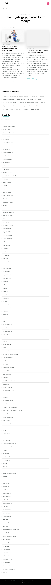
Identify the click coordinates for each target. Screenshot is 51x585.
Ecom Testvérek (7, 235)
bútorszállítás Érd (8, 195)
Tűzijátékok (6, 553)
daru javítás (6, 222)
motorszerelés (7, 420)
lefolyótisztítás (7, 374)
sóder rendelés (7, 493)
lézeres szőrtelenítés (8, 390)
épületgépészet (7, 242)
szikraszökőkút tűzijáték (9, 523)
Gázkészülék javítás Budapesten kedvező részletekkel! (10, 49)
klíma (4, 347)
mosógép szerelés (8, 417)
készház (5, 341)
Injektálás (5, 311)
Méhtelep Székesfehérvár (10, 407)
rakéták (5, 463)
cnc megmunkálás (8, 202)
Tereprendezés (7, 543)
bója (4, 189)
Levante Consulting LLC (9, 387)
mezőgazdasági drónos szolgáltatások (13, 410)
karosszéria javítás (7, 331)
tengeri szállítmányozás (9, 536)
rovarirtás (5, 476)
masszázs (5, 397)
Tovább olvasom (6, 81)
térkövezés (6, 546)
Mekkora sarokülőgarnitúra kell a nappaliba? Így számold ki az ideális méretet (24, 102)
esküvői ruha (6, 245)
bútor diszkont (7, 192)
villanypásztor (6, 562)
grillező (5, 288)
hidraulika (5, 301)
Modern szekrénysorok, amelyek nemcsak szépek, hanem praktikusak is (22, 99)
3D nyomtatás (7, 123)
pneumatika (6, 453)
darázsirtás (6, 219)
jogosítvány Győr (7, 324)
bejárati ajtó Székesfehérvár (10, 176)
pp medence (6, 460)
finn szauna (6, 255)
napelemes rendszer (8, 437)
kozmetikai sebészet (8, 367)
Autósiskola (6, 156)
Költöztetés (6, 351)
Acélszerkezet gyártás (9, 126)
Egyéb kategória (7, 238)
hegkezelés (6, 298)
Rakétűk (5, 467)
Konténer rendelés (8, 357)
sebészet (5, 480)
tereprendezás (7, 539)
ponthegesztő (6, 457)
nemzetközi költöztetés (9, 443)
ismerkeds (5, 314)
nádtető (5, 430)
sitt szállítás (6, 486)
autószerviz (6, 166)
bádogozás (6, 169)
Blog (5, 3)
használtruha (6, 295)
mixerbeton (6, 414)
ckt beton (5, 199)
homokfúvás (6, 305)
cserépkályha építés (8, 212)
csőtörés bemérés (8, 215)
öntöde (5, 450)
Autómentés (6, 149)
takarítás (5, 526)
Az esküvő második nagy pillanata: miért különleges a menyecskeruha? (22, 109)
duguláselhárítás (7, 232)
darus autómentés (8, 225)
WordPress (30, 582)
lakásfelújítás (6, 371)
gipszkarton (6, 281)
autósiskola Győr (7, 159)
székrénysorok (6, 510)
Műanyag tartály (7, 424)
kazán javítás (6, 44)
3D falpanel (6, 119)
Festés (4, 252)
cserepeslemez (7, 209)
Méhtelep (5, 404)
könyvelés (5, 364)
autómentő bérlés (8, 152)
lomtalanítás (6, 394)
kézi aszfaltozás (7, 344)
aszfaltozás (6, 139)
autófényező (6, 146)
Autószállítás (6, 162)
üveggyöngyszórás (8, 559)
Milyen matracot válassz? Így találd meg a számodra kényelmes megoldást (23, 96)
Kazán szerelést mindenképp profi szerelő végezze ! (37, 51)
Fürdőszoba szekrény (8, 265)
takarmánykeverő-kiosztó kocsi (11, 529)
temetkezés (6, 533)
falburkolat (6, 248)
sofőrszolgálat (7, 496)
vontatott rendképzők (9, 569)
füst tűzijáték (6, 271)
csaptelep (5, 205)
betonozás (5, 179)
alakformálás (6, 136)
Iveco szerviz (6, 318)
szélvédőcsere (6, 513)
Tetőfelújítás (6, 549)
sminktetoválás (7, 490)
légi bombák (6, 377)
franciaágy (5, 258)
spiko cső (5, 500)
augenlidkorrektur (8, 143)
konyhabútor (6, 361)
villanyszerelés (7, 566)
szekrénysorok (6, 506)
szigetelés (5, 519)
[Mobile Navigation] (48, 3)
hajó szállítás (6, 291)
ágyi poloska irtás (7, 129)
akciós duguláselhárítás (9, 133)
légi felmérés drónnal (9, 381)
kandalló (5, 328)
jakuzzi (4, 321)
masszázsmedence (8, 400)
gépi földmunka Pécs (8, 278)
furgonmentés (7, 268)
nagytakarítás (6, 434)
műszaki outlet (7, 427)
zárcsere (5, 572)
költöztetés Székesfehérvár (10, 354)
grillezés (5, 285)
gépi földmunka (7, 275)
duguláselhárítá (7, 228)
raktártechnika (7, 470)
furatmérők (6, 262)
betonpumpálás (7, 182)
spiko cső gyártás (7, 503)
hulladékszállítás (7, 308)
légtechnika (6, 384)
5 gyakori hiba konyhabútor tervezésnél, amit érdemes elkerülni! (20, 106)
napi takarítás (6, 440)
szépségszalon (7, 516)
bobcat (5, 185)
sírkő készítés (6, 483)
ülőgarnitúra (6, 556)
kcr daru (5, 338)
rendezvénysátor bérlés (9, 473)
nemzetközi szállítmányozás (10, 447)
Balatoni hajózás (7, 172)
